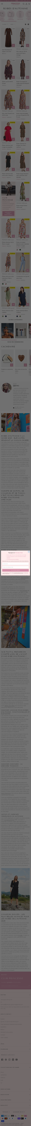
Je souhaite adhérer (15, 570)
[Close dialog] (29, 552)
